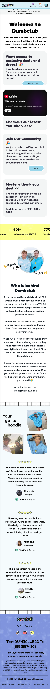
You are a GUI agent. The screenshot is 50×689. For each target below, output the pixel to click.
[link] (33, 84)
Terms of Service (41, 684)
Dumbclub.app (14, 72)
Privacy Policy (8, 684)
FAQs (20, 626)
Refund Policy (24, 684)
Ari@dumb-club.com (25, 387)
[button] (25, 68)
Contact (29, 626)
